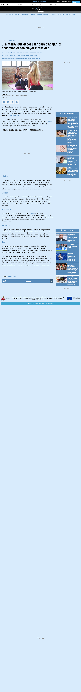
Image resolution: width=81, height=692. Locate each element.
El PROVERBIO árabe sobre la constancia (39, 4)
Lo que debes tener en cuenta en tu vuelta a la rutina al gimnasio (22, 53)
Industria (74, 15)
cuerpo (49, 121)
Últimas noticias (9, 15)
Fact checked (6, 98)
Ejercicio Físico (12, 276)
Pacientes (33, 15)
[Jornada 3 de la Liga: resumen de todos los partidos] (61, 247)
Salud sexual (53, 15)
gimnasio (32, 213)
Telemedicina (61, 15)
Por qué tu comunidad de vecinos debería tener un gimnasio (21, 56)
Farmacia (39, 15)
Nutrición (45, 15)
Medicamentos (25, 15)
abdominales (14, 115)
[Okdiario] (40, 9)
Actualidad (17, 15)
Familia (68, 15)
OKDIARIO (4, 94)
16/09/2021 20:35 (6, 96)
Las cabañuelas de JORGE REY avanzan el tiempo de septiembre (22, 4)
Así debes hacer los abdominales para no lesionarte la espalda (21, 58)
